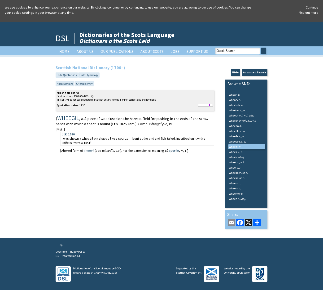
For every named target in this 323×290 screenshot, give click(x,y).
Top (60, 245)
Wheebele (236, 105)
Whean (234, 94)
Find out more (308, 12)
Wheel (236, 162)
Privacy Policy (77, 251)
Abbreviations (65, 83)
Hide (235, 72)
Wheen (237, 199)
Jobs (175, 51)
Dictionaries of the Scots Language (126, 38)
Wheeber (237, 110)
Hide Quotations (67, 75)
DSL (62, 38)
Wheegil (235, 146)
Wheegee (237, 141)
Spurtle (174, 150)
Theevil (89, 150)
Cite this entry (84, 83)
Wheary (235, 100)
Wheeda (235, 126)
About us (85, 51)
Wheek (236, 152)
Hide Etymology (88, 75)
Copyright (62, 251)
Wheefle (236, 136)
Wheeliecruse (238, 172)
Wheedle (237, 131)
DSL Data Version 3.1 (68, 256)
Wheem (235, 183)
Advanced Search (254, 72)
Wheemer (236, 193)
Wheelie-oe (237, 178)
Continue (312, 7)
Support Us (197, 51)
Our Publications (116, 51)
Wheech (241, 115)
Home (64, 51)
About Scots (152, 51)
